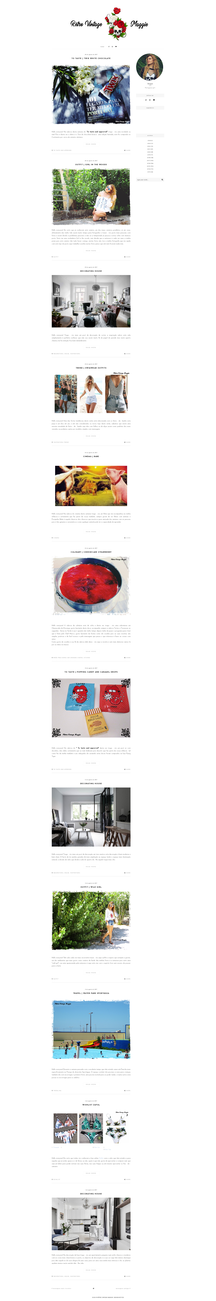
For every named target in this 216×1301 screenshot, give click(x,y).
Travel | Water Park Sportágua (91, 993)
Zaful (101, 1158)
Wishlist (57, 1179)
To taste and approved (62, 150)
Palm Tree (108, 1149)
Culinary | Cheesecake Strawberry (91, 552)
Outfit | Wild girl (91, 887)
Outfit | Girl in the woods (91, 165)
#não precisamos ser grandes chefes (68, 657)
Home (102, 46)
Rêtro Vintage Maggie (105, 1297)
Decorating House (91, 271)
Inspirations (75, 353)
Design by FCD (119, 1297)
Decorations (58, 353)
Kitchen (87, 657)
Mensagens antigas (123, 1288)
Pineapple (56, 1147)
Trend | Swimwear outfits (91, 368)
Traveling (57, 1090)
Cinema (56, 537)
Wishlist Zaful (91, 1105)
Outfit (56, 256)
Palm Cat (97, 1147)
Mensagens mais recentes (62, 1288)
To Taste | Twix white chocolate (91, 58)
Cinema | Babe (91, 456)
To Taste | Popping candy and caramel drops (91, 672)
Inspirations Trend (61, 442)
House (66, 353)
